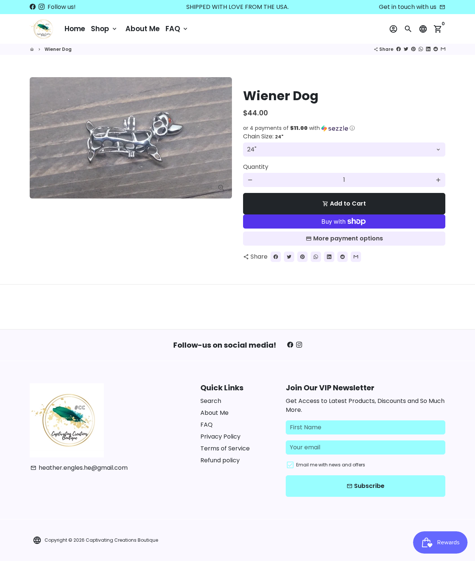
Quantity (255, 167)
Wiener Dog (58, 49)
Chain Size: (263, 136)
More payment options (348, 238)
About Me (142, 29)
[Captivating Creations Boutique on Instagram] (42, 7)
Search (210, 401)
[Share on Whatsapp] (421, 49)
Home (75, 29)
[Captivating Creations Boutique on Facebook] (33, 7)
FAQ (177, 29)
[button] (344, 128)
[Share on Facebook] (398, 49)
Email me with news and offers (330, 465)
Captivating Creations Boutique (122, 540)
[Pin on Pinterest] (413, 49)
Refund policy (220, 460)
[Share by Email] (443, 49)
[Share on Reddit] (435, 49)
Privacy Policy (220, 436)
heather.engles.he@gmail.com (79, 467)
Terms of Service (225, 448)
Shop (104, 29)
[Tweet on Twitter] (406, 49)
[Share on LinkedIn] (428, 49)
